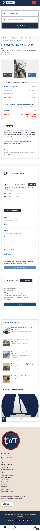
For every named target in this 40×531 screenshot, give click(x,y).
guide (26, 152)
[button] (36, 529)
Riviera (31, 152)
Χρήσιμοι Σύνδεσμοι (7, 482)
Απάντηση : (7, 254)
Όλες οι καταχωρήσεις (17, 173)
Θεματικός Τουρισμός (12, 38)
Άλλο (8, 299)
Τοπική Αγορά (5, 479)
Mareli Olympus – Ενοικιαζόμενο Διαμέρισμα (23, 376)
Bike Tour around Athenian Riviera (17, 45)
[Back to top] (34, 519)
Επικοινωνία (4, 486)
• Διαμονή (18, 366)
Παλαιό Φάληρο (8, 55)
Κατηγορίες (10, 2)
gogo (21, 152)
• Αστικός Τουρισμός (25, 38)
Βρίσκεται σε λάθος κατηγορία (16, 295)
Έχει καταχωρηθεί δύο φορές (16, 293)
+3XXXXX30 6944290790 (16, 184)
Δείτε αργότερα (13, 280)
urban (8, 154)
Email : (6, 224)
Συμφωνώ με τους (18, 262)
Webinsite (20, 516)
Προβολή (32, 184)
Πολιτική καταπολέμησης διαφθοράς (12, 498)
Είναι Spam (10, 290)
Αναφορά (20, 304)
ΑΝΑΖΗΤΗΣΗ (20, 26)
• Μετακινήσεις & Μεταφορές (24, 331)
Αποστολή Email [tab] (13, 210)
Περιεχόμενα (5, 484)
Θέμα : (6, 230)
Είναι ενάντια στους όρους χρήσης (17, 297)
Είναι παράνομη (11, 288)
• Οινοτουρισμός (18, 419)
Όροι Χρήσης (5, 489)
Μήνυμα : (7, 237)
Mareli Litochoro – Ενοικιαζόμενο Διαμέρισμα (24, 364)
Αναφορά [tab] (27, 280)
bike (12, 152)
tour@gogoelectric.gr (15, 193)
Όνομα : (6, 217)
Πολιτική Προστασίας (7, 494)
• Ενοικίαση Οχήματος (22, 343)
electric (16, 152)
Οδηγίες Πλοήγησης (7, 491)
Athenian (6, 152)
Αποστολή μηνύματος (20, 267)
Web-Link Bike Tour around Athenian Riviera (21, 189)
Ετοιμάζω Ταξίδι (6, 477)
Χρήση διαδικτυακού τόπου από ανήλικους (13, 496)
